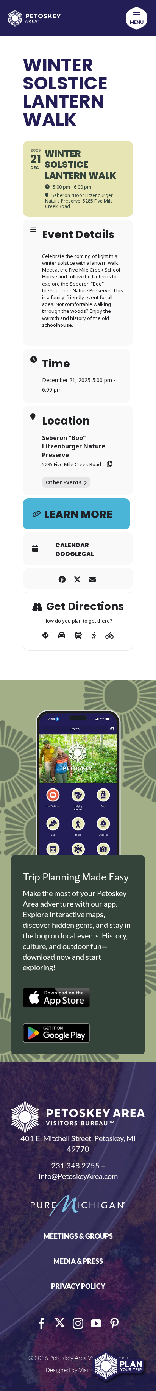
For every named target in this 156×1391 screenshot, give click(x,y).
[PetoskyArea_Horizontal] (34, 13)
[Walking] (94, 635)
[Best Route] (45, 635)
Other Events (64, 482)
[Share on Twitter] (77, 578)
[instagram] (78, 1323)
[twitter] (60, 1323)
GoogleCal (74, 554)
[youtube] (96, 1323)
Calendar (72, 545)
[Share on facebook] (62, 578)
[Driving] (62, 635)
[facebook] (41, 1323)
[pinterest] (114, 1323)
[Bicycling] (109, 635)
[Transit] (78, 635)
